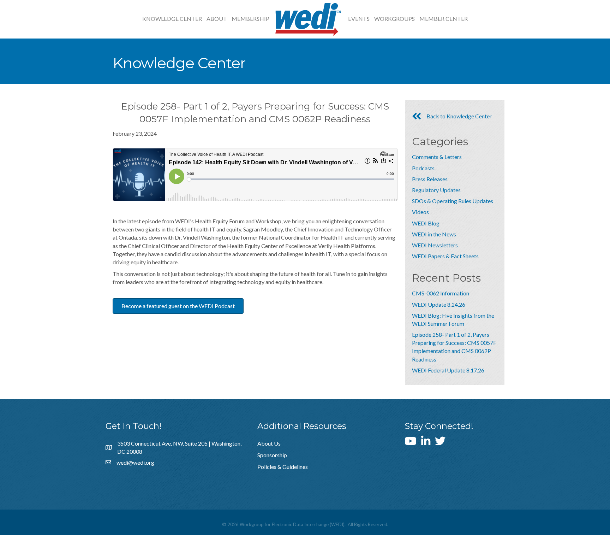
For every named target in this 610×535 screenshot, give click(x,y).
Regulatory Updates (436, 190)
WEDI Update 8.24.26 (438, 304)
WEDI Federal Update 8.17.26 (448, 370)
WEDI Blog (425, 223)
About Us (269, 443)
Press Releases (430, 179)
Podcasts (423, 168)
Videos (420, 211)
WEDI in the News (434, 234)
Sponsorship (272, 455)
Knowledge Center (172, 18)
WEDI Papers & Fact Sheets (445, 256)
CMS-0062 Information (440, 293)
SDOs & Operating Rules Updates (452, 201)
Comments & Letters (437, 156)
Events (359, 18)
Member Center (443, 18)
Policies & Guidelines (282, 466)
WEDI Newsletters (435, 245)
